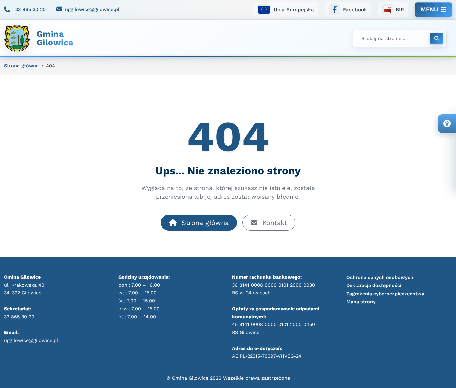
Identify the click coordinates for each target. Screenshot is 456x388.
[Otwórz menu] (433, 9)
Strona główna (204, 223)
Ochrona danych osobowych (379, 277)
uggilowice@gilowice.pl (92, 9)
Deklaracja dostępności (373, 285)
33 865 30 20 (30, 9)
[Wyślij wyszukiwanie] (436, 38)
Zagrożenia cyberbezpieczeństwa (385, 293)
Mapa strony (361, 301)
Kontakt (273, 223)
